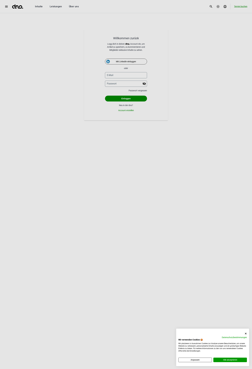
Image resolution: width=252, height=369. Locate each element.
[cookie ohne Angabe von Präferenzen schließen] (246, 333)
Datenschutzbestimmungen (234, 337)
